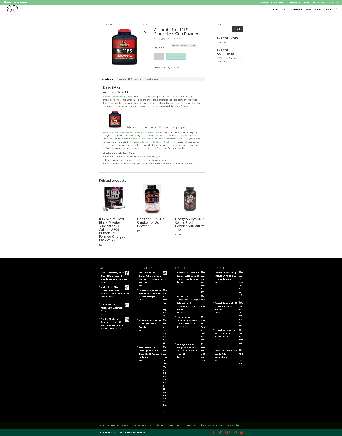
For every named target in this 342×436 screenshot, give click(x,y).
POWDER (108, 24)
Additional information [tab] (130, 79)
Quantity (159, 47)
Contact (329, 9)
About (274, 2)
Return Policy (233, 425)
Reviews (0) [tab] (152, 79)
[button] (145, 31)
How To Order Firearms (289, 2)
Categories (294, 9)
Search (220, 24)
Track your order (314, 9)
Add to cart (176, 56)
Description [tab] (107, 79)
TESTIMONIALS (319, 2)
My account (263, 2)
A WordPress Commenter (228, 58)
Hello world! (222, 42)
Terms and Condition (141, 425)
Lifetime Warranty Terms (212, 425)
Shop (283, 9)
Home (275, 9)
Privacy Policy (190, 425)
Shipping (306, 2)
